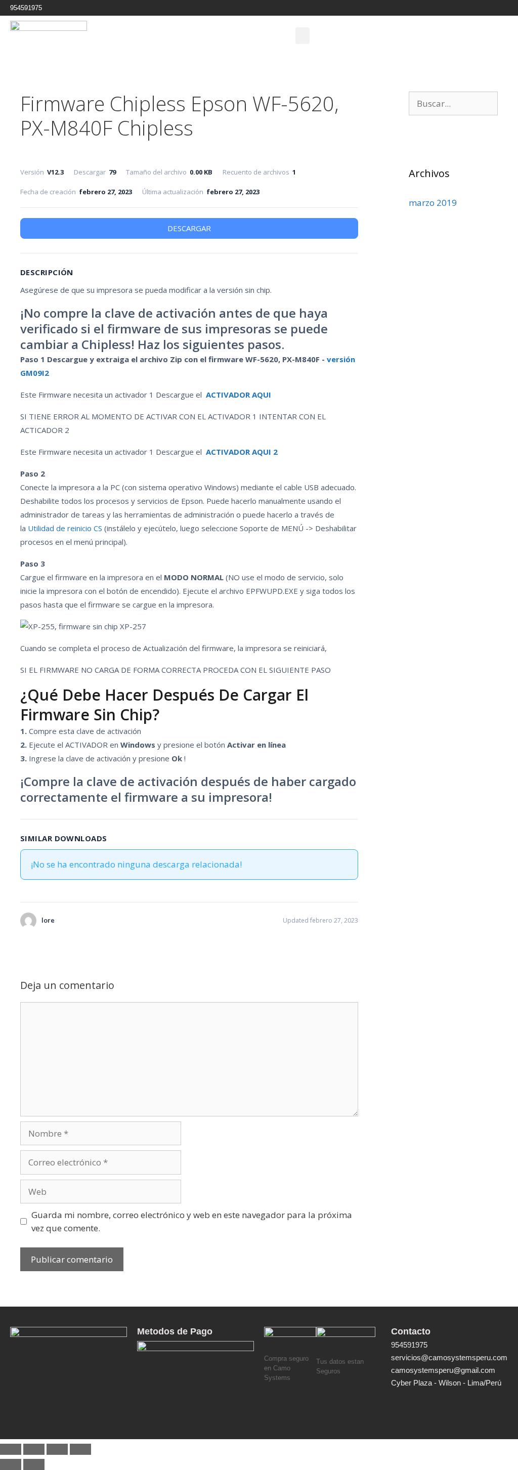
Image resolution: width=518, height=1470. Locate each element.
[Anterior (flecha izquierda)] (10, 1464)
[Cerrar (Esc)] (80, 1449)
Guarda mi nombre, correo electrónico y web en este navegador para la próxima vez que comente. (191, 1221)
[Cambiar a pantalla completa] (34, 1449)
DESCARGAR (189, 228)
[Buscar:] (453, 103)
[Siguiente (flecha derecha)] (34, 1464)
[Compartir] (57, 1449)
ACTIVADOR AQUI (238, 395)
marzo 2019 (433, 202)
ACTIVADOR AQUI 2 (242, 452)
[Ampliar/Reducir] (10, 1449)
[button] (302, 35)
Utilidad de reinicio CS (65, 528)
